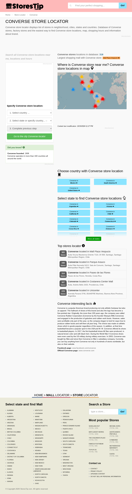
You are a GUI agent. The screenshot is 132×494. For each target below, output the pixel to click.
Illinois (9, 472)
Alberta (9, 416)
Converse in (74, 182)
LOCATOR (57, 395)
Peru (64, 422)
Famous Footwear (96, 445)
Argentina (10, 419)
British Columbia (12, 432)
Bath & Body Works (96, 433)
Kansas (9, 481)
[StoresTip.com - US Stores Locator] (24, 6)
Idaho (8, 469)
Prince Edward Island (70, 426)
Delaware (10, 453)
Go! (123, 5)
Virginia (65, 460)
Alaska (9, 413)
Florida (9, 460)
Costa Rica (10, 450)
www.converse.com (86, 351)
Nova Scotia (38, 480)
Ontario (65, 413)
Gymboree (114, 441)
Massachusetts (40, 426)
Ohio (36, 483)
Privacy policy (95, 471)
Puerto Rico (67, 429)
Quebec (65, 432)
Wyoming (65, 472)
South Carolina (68, 441)
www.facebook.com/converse (84, 348)
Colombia (10, 441)
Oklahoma (66, 410)
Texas (64, 450)
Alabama (9, 410)
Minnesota (38, 435)
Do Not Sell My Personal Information (105, 476)
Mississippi (38, 438)
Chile (8, 438)
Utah (64, 453)
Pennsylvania (67, 419)
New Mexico (38, 463)
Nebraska (38, 447)
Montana (37, 444)
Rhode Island (67, 435)
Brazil (8, 429)
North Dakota (39, 477)
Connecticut (11, 447)
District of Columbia (14, 456)
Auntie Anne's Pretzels (115, 434)
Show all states (93, 239)
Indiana (9, 475)
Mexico (37, 429)
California (10, 435)
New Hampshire (40, 456)
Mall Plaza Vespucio (110, 58)
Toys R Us (93, 451)
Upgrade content (97, 474)
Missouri (37, 441)
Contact (93, 468)
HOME (38, 395)
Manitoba (37, 419)
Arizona (9, 422)
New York (38, 466)
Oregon (65, 416)
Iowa (8, 478)
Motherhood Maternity (115, 448)
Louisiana (38, 413)
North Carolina (40, 474)
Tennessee (66, 447)
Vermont (65, 456)
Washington (67, 463)
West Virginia (67, 466)
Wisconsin (66, 469)
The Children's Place (97, 439)
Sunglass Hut (94, 427)
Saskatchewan (67, 438)
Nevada (37, 450)
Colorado (10, 444)
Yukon (64, 475)
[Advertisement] (67, 43)
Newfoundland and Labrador (41, 470)
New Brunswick (40, 453)
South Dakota (67, 444)
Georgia (9, 463)
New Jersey (38, 460)
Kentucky (38, 410)
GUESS (114, 455)
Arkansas (10, 426)
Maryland (38, 422)
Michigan (37, 432)
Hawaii (8, 466)
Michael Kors (115, 427)
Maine (36, 416)
